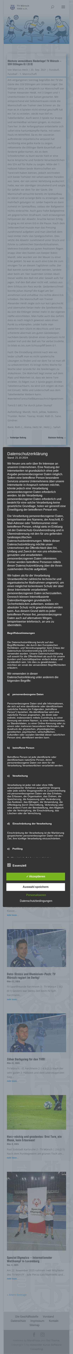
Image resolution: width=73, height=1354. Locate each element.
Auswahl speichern (36, 886)
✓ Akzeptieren (35, 876)
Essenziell (19, 865)
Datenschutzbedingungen (36, 900)
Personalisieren (36, 895)
